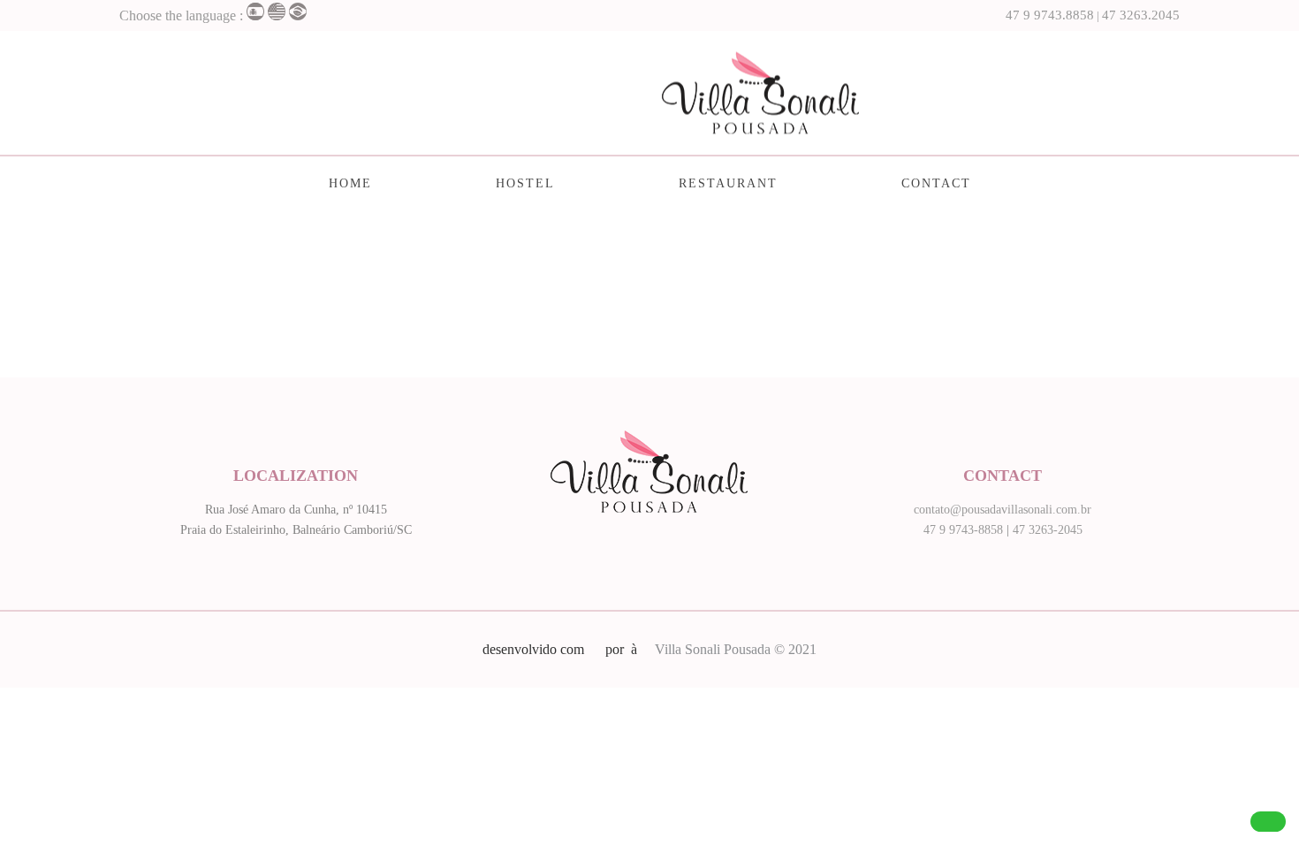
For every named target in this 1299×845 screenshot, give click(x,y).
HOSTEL (525, 183)
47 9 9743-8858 (963, 530)
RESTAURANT (728, 183)
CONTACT (936, 183)
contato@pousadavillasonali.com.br (1002, 509)
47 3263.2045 (1141, 15)
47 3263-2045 (1047, 530)
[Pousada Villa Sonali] (650, 93)
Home (350, 183)
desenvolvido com (535, 649)
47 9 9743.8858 (1050, 15)
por (618, 649)
